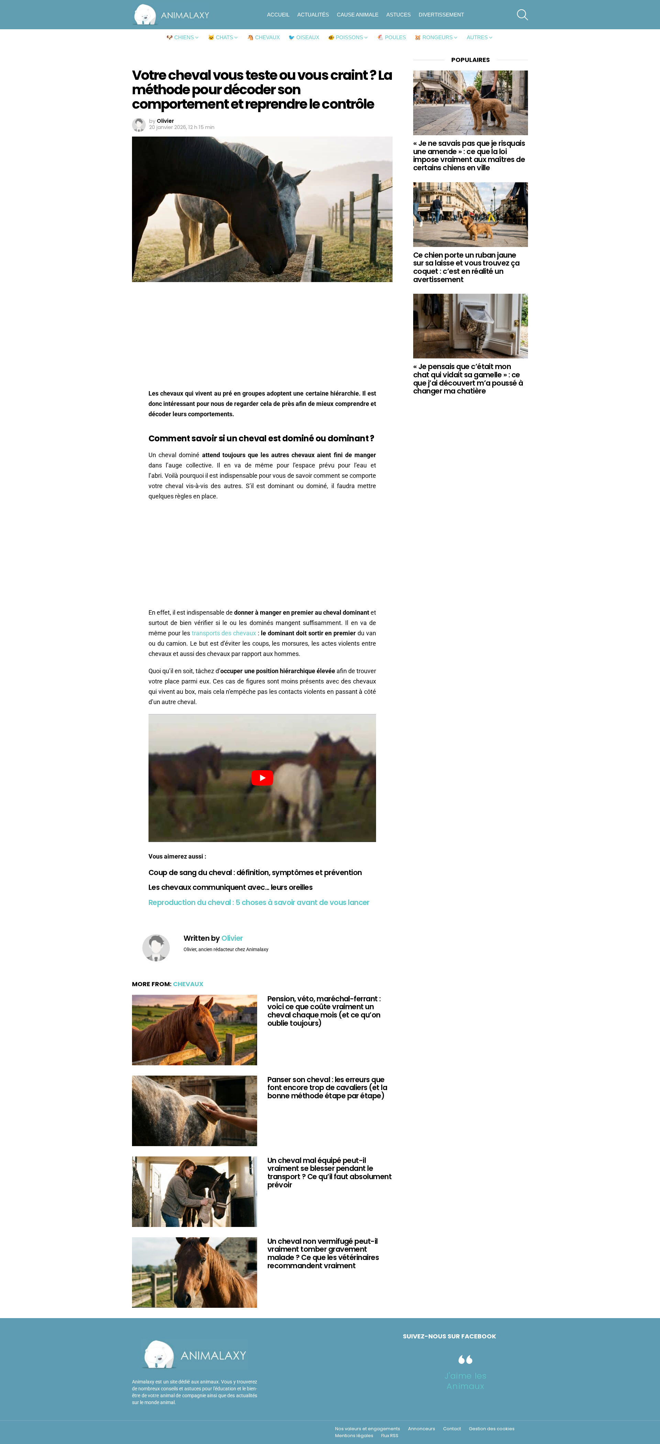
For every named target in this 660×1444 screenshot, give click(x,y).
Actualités (313, 15)
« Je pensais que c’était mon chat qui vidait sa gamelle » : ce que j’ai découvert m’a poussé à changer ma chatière (468, 379)
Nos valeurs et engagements (367, 1429)
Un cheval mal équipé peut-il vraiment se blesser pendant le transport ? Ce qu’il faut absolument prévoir (329, 1172)
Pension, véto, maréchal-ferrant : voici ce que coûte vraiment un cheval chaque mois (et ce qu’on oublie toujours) (324, 1011)
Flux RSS (389, 1435)
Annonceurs (421, 1429)
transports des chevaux (224, 633)
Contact (452, 1429)
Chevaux (188, 984)
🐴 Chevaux (263, 37)
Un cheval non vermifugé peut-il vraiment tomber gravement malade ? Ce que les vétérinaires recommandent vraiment (323, 1253)
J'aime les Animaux (465, 1381)
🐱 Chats (220, 37)
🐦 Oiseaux (303, 37)
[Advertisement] (262, 337)
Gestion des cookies (492, 1429)
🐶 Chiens (180, 37)
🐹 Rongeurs (434, 37)
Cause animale (357, 15)
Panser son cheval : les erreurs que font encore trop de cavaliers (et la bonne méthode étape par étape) (327, 1088)
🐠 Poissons (345, 37)
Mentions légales (354, 1435)
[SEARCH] (522, 14)
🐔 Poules (391, 37)
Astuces (398, 15)
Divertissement (441, 15)
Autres (477, 37)
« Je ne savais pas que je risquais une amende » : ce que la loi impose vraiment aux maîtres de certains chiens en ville (469, 155)
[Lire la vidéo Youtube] (262, 778)
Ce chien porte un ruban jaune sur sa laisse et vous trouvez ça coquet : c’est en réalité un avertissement (466, 267)
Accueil (278, 15)
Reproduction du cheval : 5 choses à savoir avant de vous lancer (259, 902)
